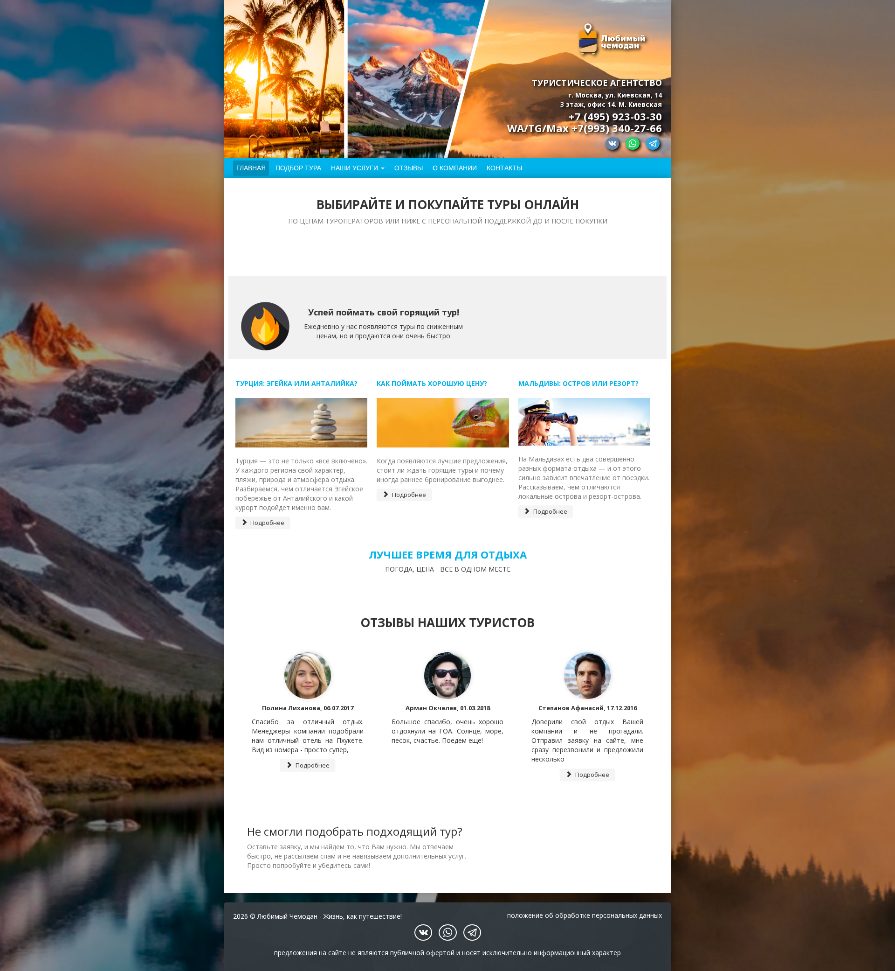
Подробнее (266, 522)
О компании (455, 168)
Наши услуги (354, 168)
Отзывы (408, 168)
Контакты (504, 168)
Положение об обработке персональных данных (584, 915)
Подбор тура (298, 168)
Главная (251, 168)
